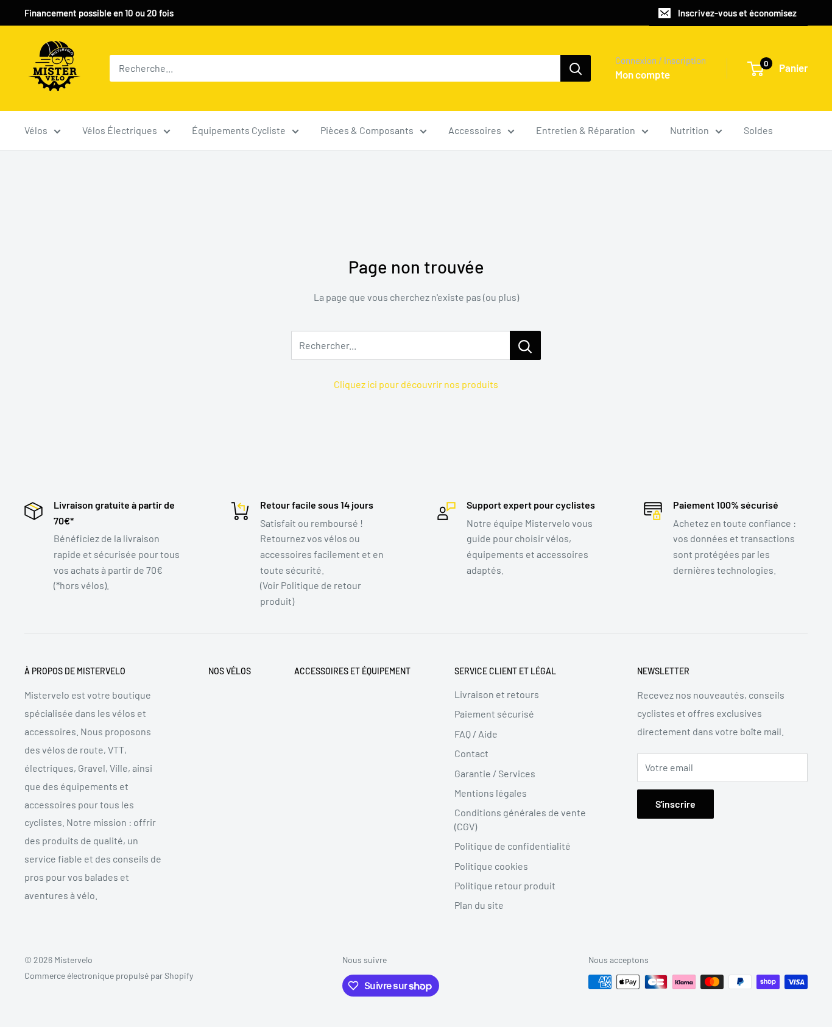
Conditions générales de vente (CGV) (520, 818)
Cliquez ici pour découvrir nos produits (416, 384)
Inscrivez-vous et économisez (737, 12)
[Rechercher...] (525, 345)
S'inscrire (675, 804)
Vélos (36, 130)
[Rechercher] (575, 68)
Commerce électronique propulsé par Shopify (108, 975)
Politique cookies (491, 866)
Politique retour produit (504, 885)
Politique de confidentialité (512, 846)
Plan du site (479, 905)
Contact (471, 753)
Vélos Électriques (119, 130)
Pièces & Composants (367, 130)
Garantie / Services (494, 773)
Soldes (758, 130)
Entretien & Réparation (585, 130)
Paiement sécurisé (494, 713)
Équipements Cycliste (239, 130)
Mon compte (642, 74)
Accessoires (474, 130)
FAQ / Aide (476, 733)
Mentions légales (490, 793)
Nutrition (689, 130)
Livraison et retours (496, 694)
